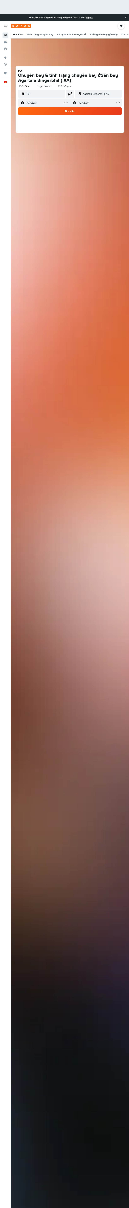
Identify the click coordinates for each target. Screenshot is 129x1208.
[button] (125, 17)
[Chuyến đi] (5, 73)
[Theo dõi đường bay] (5, 64)
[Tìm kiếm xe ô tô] (5, 48)
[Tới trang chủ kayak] (21, 26)
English (89, 17)
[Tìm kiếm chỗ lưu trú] (5, 42)
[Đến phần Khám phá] (5, 57)
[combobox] (65, 86)
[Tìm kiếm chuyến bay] (5, 35)
